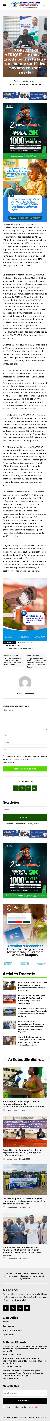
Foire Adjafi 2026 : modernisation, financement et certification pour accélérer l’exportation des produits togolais (32, 1026)
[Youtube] (27, 1308)
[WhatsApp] (34, 788)
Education (7, 1366)
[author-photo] (4, 1110)
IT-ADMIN (42, 1417)
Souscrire (23, 817)
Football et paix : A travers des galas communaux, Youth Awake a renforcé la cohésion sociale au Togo (32, 1012)
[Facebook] (16, 788)
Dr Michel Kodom (24, 642)
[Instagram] (13, 1308)
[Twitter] (22, 788)
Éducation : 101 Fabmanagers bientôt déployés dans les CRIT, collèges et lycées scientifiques (31, 999)
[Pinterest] (28, 788)
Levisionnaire (29, 81)
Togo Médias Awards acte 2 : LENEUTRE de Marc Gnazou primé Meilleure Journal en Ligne (36, 663)
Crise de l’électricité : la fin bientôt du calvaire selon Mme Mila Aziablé (13, 662)
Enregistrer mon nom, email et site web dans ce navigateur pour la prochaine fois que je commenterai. (25, 759)
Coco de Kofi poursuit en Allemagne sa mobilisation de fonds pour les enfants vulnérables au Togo (31, 1041)
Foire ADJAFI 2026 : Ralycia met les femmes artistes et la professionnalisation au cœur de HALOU (32, 986)
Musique (6, 1354)
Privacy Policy (32, 824)
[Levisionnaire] (25, 682)
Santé (25, 45)
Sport (5, 1379)
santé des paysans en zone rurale (18, 649)
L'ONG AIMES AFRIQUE (13, 645)
